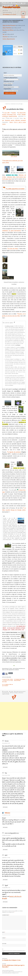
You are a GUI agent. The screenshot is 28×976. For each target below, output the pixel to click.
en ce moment (9, 14)
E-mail (4, 937)
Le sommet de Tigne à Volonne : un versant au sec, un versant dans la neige (7, 680)
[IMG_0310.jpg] (14, 272)
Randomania (11, 7)
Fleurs (19, 114)
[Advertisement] (14, 716)
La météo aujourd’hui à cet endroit (15, 188)
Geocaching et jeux (11, 114)
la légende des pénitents (14, 452)
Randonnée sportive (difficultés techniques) (15, 120)
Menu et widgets (23, 13)
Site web (4, 943)
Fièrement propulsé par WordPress (8, 970)
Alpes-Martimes (7, 28)
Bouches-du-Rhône (8, 30)
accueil (5, 3)
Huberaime (7, 813)
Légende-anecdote (13, 116)
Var (3, 34)
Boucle (11, 122)
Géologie (24, 114)
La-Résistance (5, 116)
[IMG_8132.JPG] (14, 259)
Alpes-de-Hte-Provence (9, 25)
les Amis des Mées (13, 248)
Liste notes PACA (7, 5)
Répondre (5, 767)
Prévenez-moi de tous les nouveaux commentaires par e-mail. (13, 951)
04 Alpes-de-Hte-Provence (20, 691)
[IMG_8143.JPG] (14, 266)
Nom (3, 932)
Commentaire (5, 915)
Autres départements (9, 39)
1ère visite (11, 3)
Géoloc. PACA (21, 3)
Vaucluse (5, 36)
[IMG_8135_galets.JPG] (14, 277)
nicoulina (14, 112)
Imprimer (10, 673)
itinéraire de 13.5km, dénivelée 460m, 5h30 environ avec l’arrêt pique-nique (14, 177)
